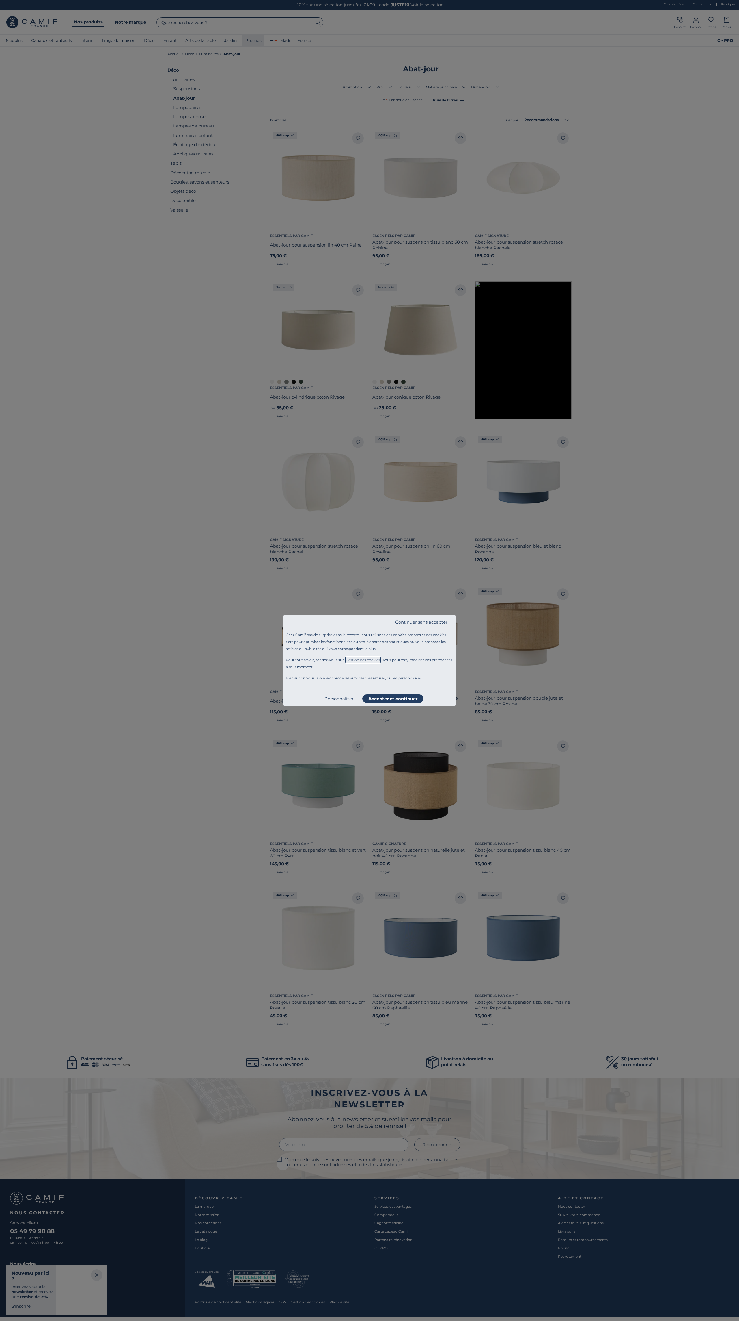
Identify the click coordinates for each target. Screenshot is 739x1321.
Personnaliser (339, 698)
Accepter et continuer (392, 698)
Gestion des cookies (363, 660)
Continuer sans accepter (421, 622)
